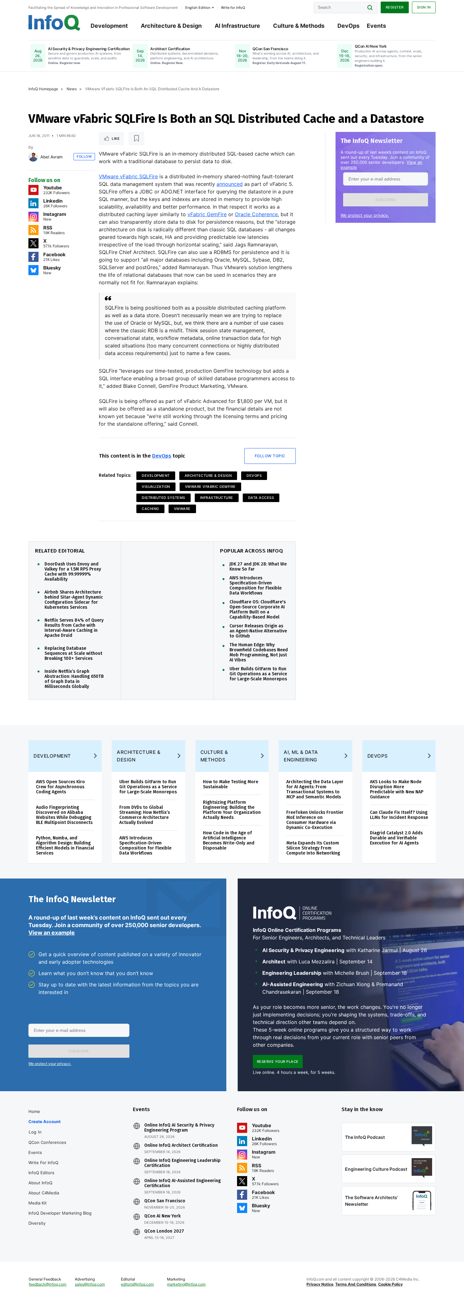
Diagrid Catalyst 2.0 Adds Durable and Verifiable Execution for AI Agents (396, 838)
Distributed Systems (163, 497)
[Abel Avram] (33, 157)
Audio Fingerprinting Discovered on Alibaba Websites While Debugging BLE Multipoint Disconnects (64, 815)
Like (116, 138)
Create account (44, 1121)
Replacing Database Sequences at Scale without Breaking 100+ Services (73, 653)
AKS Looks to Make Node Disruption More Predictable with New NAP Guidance (396, 789)
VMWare (182, 508)
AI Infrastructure (237, 25)
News (72, 88)
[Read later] (136, 138)
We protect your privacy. (365, 215)
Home (34, 1111)
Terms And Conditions (355, 1284)
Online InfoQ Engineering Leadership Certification (182, 1163)
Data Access (261, 497)
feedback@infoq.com (47, 1284)
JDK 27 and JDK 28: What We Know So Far (258, 567)
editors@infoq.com (137, 1284)
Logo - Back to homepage (54, 23)
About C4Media (43, 1192)
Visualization (156, 486)
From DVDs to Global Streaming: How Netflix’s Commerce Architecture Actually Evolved (144, 815)
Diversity (36, 1223)
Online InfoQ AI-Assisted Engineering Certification (182, 1183)
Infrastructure (216, 497)
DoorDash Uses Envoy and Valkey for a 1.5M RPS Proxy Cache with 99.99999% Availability (73, 572)
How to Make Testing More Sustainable (230, 784)
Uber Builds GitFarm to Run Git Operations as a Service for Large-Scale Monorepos (258, 674)
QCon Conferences (47, 1142)
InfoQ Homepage (43, 88)
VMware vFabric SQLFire (128, 176)
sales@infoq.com (90, 1284)
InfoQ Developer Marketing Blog (60, 1213)
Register (395, 7)
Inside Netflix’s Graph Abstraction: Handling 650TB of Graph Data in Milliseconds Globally (74, 679)
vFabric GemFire (207, 214)
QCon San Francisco (164, 1201)
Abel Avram (51, 156)
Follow (84, 156)
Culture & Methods (298, 25)
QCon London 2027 (164, 1231)
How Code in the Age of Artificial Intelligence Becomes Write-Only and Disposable (228, 840)
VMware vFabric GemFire (210, 486)
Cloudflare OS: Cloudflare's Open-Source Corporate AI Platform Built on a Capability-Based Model (257, 610)
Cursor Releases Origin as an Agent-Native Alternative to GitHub (258, 631)
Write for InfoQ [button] (233, 7)
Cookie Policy (390, 1284)
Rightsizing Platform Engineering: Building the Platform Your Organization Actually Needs (232, 810)
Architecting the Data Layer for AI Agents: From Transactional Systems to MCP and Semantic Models (314, 789)
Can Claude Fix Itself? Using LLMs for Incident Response (399, 815)
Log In (35, 1131)
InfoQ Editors (41, 1172)
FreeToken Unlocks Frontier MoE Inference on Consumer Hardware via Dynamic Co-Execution (314, 820)
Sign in (424, 7)
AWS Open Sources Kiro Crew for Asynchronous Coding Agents (60, 787)
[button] (385, 199)
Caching (150, 508)
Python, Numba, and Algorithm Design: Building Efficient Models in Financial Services (65, 845)
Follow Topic (270, 455)
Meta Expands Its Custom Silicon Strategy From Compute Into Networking (313, 848)
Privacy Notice (319, 1284)
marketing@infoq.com (186, 1284)
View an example (51, 932)
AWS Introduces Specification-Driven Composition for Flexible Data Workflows (255, 586)
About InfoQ (40, 1182)
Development (109, 25)
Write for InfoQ (43, 1162)
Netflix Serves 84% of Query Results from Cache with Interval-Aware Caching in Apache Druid (74, 628)
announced (230, 184)
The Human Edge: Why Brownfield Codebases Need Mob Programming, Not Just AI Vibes (258, 652)
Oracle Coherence (256, 214)
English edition (197, 7)
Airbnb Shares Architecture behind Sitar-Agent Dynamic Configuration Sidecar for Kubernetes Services (74, 600)
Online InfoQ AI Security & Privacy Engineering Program (179, 1128)
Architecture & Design (171, 25)
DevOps (348, 25)
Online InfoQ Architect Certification (181, 1145)
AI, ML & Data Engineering (301, 756)
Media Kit (37, 1202)
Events (376, 25)
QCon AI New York (162, 1216)
